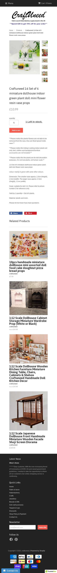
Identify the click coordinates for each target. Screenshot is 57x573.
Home (11, 487)
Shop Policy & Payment (17, 514)
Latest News (15, 459)
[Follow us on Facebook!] (12, 540)
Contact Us (13, 517)
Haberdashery (14, 493)
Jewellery (12, 499)
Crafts (11, 496)
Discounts (12, 511)
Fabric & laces (14, 490)
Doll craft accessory (16, 505)
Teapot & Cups (14, 508)
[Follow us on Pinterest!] (17, 540)
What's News (14, 463)
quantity (12, 118)
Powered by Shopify (37, 551)
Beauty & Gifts (14, 502)
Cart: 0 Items (46, 3)
